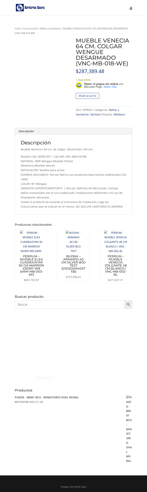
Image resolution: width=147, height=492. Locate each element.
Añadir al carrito (87, 95)
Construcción (30, 28)
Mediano (119, 114)
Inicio (18, 28)
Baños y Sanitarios (50, 28)
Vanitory (95, 114)
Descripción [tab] (26, 131)
